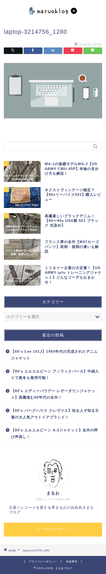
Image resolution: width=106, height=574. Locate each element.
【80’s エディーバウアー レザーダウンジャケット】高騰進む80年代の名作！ (53, 394)
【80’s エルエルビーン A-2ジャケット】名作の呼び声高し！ (54, 433)
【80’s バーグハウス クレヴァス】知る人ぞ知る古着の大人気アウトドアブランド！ (55, 414)
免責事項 (71, 561)
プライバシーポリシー (43, 561)
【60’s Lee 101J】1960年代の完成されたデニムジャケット (54, 355)
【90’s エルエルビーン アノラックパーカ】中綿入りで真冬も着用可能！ (55, 374)
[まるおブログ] (53, 16)
